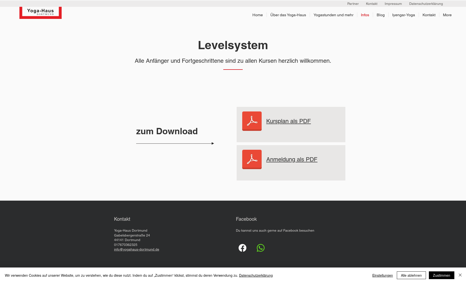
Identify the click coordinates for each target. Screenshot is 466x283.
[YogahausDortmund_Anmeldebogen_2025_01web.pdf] (252, 122)
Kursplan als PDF (288, 121)
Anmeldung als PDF (291, 159)
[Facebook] (242, 248)
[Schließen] (460, 275)
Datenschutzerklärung (256, 275)
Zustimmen (441, 275)
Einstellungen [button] (382, 275)
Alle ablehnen (411, 275)
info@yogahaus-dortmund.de (136, 249)
